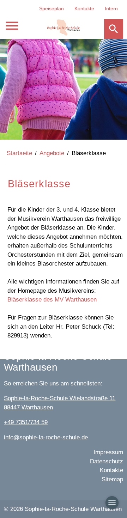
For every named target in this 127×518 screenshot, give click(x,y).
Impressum (108, 452)
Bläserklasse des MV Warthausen (52, 299)
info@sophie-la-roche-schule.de (46, 437)
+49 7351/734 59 (26, 422)
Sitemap (112, 479)
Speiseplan (51, 8)
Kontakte (84, 8)
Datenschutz (106, 461)
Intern (111, 8)
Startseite (19, 153)
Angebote (52, 153)
